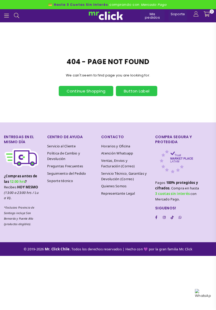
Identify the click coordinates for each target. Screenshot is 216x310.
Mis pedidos (152, 16)
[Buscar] (17, 16)
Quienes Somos (113, 186)
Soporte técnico (60, 180)
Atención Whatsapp (117, 153)
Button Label (136, 91)
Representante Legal (118, 193)
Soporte (178, 14)
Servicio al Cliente (61, 146)
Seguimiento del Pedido (66, 173)
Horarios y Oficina (115, 146)
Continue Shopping (86, 91)
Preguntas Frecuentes (65, 166)
